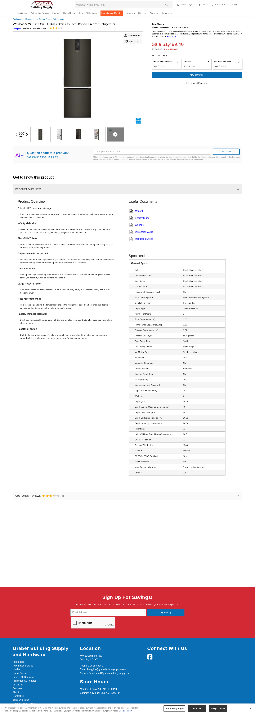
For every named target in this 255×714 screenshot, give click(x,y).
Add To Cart (197, 75)
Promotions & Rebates (111, 13)
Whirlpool (17, 29)
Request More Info (198, 83)
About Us (154, 13)
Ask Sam (226, 151)
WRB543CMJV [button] (40, 28)
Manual (139, 211)
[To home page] (41, 4)
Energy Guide (142, 218)
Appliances (22, 13)
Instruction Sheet (144, 239)
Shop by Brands (21, 699)
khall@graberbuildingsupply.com (113, 673)
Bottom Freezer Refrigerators (51, 19)
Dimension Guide (144, 232)
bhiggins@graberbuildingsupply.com (106, 669)
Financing (130, 13)
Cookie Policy (125, 711)
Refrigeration (30, 19)
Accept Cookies (218, 708)
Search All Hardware (88, 13)
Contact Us (167, 13)
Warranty (139, 225)
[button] (178, 5)
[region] (127, 708)
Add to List (134, 41)
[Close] (250, 708)
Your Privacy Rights (174, 708)
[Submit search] (166, 5)
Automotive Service (40, 13)
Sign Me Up (165, 612)
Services (142, 13)
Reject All (197, 708)
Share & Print (134, 35)
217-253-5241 (95, 665)
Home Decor (69, 13)
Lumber (56, 13)
